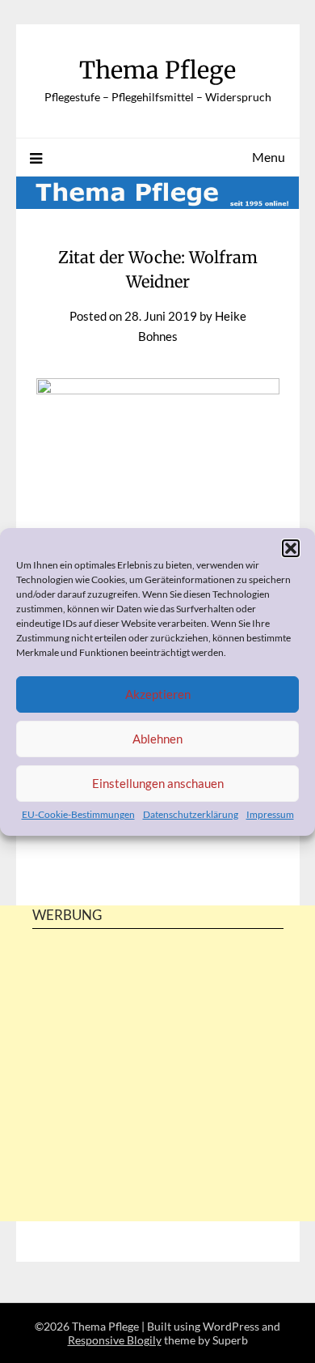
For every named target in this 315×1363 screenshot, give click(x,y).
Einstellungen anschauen (158, 783)
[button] (291, 548)
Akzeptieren (158, 694)
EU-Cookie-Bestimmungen (78, 814)
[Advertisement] (157, 1103)
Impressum (270, 814)
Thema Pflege (157, 70)
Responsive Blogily (115, 1340)
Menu (268, 156)
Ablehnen (157, 738)
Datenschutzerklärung (190, 814)
